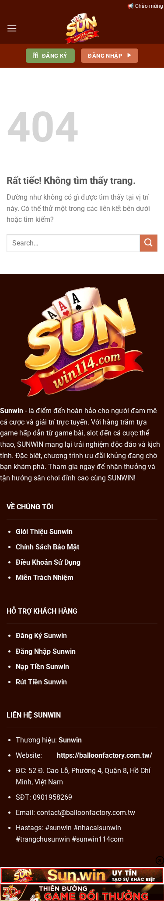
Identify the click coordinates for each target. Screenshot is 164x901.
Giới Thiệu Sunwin (44, 532)
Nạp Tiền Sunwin (42, 667)
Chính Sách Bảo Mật (47, 547)
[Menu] (12, 28)
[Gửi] (148, 243)
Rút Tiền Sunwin (41, 682)
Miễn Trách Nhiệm (44, 577)
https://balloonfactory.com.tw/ (104, 755)
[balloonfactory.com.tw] (82, 28)
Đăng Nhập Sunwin (46, 651)
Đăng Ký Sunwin (41, 636)
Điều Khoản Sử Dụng (48, 562)
